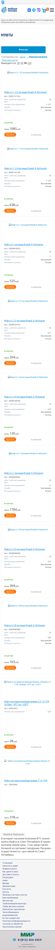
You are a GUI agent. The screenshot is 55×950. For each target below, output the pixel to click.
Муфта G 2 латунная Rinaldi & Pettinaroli (23, 473)
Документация (8, 886)
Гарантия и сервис (10, 866)
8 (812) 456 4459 (29, 939)
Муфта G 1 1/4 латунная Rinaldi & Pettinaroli (25, 168)
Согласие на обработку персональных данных (12, 925)
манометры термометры (13, 909)
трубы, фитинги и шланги (13, 906)
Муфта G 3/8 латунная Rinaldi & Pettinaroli (24, 625)
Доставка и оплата (10, 874)
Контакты (6, 889)
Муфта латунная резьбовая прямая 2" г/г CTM (25, 780)
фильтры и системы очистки (14, 895)
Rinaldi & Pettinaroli (13, 834)
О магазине (7, 863)
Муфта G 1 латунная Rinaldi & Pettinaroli (23, 244)
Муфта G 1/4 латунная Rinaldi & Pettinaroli (24, 396)
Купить (10, 134)
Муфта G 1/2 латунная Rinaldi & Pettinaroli (24, 320)
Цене (22, 57)
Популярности (10, 60)
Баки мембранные (10, 898)
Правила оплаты (9, 869)
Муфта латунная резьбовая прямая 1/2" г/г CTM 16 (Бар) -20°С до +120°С (26, 703)
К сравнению (36, 134)
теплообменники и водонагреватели (10, 913)
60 (22, 63)
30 (18, 63)
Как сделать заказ (10, 872)
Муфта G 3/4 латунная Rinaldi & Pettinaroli (24, 549)
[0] (44, 10)
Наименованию (37, 57)
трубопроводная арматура (14, 903)
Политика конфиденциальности (16, 921)
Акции (5, 880)
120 (29, 63)
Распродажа (7, 877)
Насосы (5, 892)
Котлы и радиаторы (11, 918)
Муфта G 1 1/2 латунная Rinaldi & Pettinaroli (25, 92)
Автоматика (7, 901)
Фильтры (23, 49)
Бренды (5, 883)
